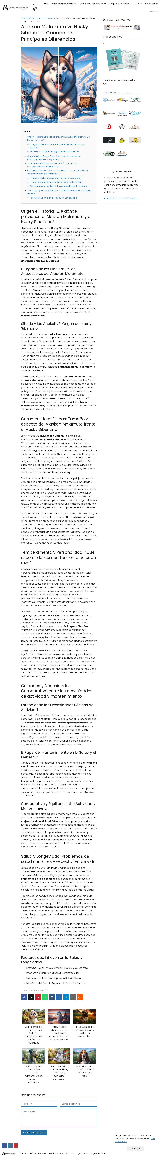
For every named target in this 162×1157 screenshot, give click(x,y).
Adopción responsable (63, 3)
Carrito (86, 1153)
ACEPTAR (135, 1148)
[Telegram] (66, 997)
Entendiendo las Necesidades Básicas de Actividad (55, 177)
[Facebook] (24, 997)
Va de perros (151, 3)
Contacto (155, 11)
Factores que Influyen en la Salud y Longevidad (53, 197)
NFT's (137, 3)
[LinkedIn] (59, 997)
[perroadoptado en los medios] (122, 29)
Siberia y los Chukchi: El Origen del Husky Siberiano (54, 151)
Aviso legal (76, 1153)
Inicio (45, 3)
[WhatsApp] (45, 997)
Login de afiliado (98, 1153)
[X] (31, 997)
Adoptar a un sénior (119, 3)
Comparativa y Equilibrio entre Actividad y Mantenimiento (58, 186)
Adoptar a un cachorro (91, 3)
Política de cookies (38, 1153)
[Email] (73, 997)
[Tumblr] (52, 997)
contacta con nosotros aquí (120, 198)
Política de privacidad (59, 1153)
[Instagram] (10, 1145)
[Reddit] (80, 997)
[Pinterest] (38, 997)
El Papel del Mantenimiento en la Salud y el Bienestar (55, 182)
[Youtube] (16, 1145)
